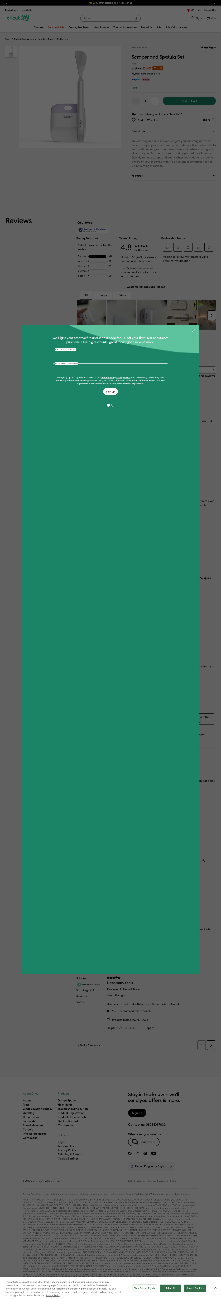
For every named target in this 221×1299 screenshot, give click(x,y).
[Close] (193, 330)
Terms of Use (107, 377)
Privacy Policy (123, 377)
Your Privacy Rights (144, 1288)
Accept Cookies (195, 1288)
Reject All (170, 1288)
